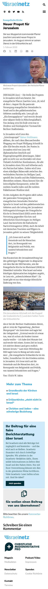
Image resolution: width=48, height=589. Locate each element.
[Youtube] (18, 12)
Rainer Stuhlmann (28, 137)
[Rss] (23, 12)
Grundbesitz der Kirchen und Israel (21, 392)
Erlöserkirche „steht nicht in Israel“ (23, 401)
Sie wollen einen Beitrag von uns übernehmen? (24, 504)
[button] (44, 4)
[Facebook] (9, 12)
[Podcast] (5, 12)
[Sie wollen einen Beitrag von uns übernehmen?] (24, 493)
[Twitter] (14, 12)
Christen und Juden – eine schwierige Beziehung (22, 410)
